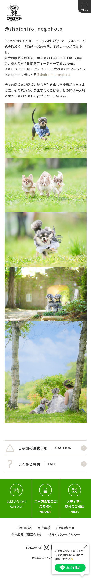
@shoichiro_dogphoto (54, 74)
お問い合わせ (65, 528)
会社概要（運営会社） (27, 534)
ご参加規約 (24, 528)
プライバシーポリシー (64, 534)
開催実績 (43, 528)
